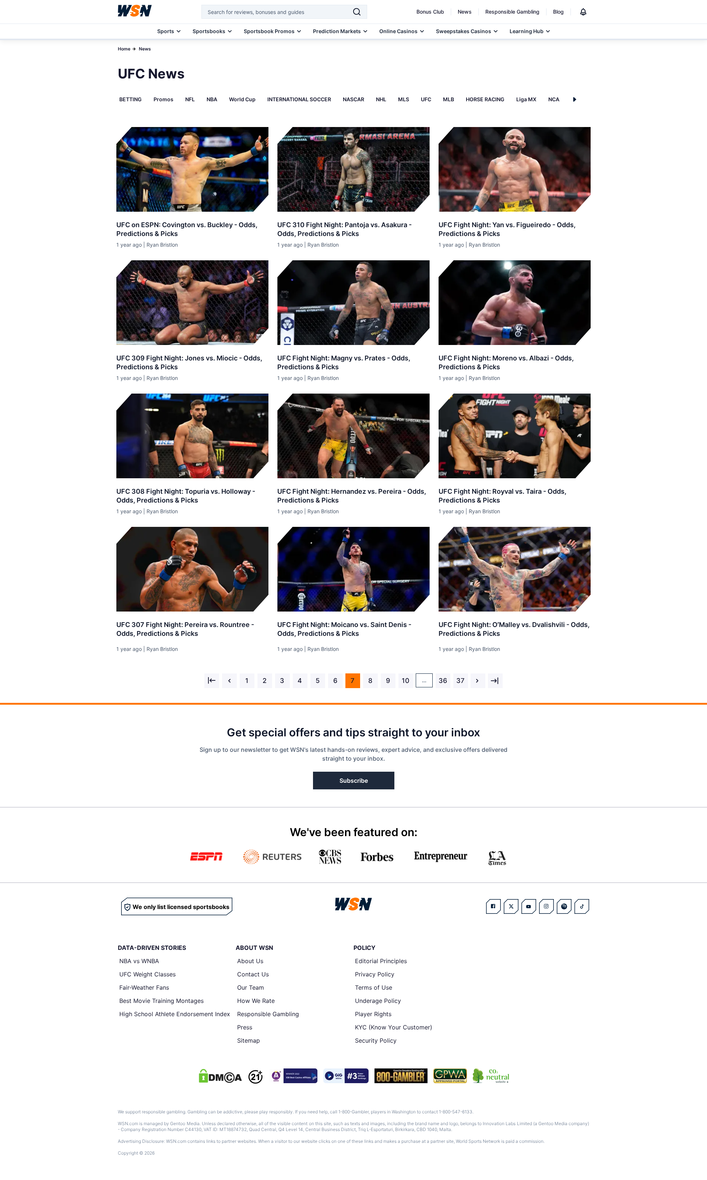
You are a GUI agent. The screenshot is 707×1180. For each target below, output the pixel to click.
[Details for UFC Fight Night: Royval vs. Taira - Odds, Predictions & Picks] (515, 436)
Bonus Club (430, 11)
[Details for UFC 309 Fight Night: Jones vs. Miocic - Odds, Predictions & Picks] (192, 302)
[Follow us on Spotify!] (564, 906)
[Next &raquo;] (478, 680)
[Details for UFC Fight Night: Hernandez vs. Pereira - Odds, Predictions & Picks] (353, 436)
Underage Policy (378, 1000)
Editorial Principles (381, 961)
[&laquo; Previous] (211, 680)
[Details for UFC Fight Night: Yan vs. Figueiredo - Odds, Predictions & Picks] (515, 169)
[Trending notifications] (583, 12)
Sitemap (248, 1040)
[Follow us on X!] (511, 906)
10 (405, 680)
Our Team (250, 987)
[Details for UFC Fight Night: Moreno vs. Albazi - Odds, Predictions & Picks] (515, 302)
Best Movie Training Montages (161, 1000)
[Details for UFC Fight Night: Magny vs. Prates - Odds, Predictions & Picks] (353, 302)
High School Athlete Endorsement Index (174, 1014)
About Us (250, 961)
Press (244, 1027)
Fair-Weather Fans (144, 987)
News (465, 11)
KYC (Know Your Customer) (393, 1027)
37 (460, 680)
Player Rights (373, 1014)
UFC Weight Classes (147, 974)
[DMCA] (220, 1075)
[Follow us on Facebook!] (493, 906)
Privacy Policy (374, 974)
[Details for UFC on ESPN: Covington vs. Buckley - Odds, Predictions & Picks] (192, 169)
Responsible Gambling (512, 11)
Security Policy (376, 1040)
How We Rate (256, 1000)
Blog (558, 11)
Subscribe (354, 780)
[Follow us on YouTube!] (528, 906)
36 (443, 680)
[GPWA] (450, 1075)
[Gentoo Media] (346, 1075)
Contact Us (253, 974)
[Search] (356, 11)
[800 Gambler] (401, 1075)
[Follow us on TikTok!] (581, 906)
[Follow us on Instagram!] (546, 906)
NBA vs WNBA (139, 961)
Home (124, 49)
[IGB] (293, 1075)
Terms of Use (373, 987)
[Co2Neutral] (491, 1075)
